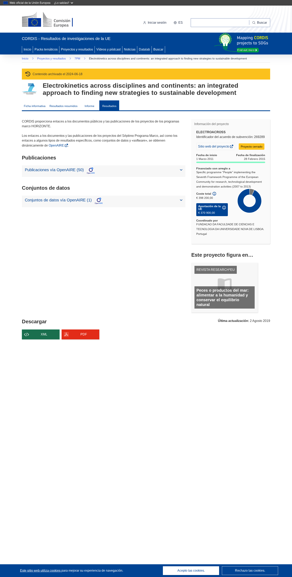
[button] (178, 22)
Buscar (158, 49)
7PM (77, 58)
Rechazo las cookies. (250, 570)
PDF (83, 334)
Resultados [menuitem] (109, 106)
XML (44, 334)
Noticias (129, 49)
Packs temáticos (46, 49)
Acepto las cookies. (191, 570)
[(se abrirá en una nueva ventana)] (54, 20)
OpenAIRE (57, 145)
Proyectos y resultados (77, 49)
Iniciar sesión (157, 22)
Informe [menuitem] (89, 106)
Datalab (144, 49)
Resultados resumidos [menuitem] (63, 106)
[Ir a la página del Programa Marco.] (29, 89)
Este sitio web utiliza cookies (40, 570)
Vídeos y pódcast (108, 49)
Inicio (27, 49)
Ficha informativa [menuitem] (34, 106)
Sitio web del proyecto (214, 147)
